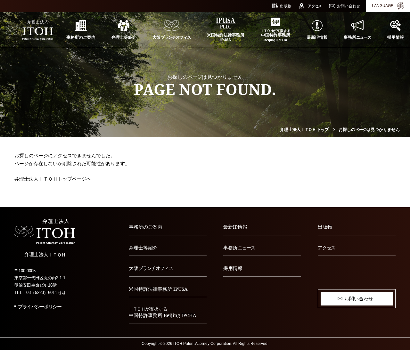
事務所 (239, 247)
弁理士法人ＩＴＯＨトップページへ (52, 179)
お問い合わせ (358, 298)
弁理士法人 (304, 129)
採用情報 (232, 268)
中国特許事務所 (162, 312)
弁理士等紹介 (143, 247)
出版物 (325, 227)
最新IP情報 (235, 227)
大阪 (151, 268)
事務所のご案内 (145, 227)
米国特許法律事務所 (158, 289)
